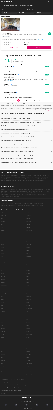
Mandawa (3, 221)
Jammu (28, 224)
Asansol (28, 262)
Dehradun (3, 354)
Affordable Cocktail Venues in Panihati (9, 175)
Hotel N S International (10, 92)
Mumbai (28, 293)
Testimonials (22, 382)
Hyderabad (28, 296)
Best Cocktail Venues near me (20, 192)
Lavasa (2, 238)
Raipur (2, 357)
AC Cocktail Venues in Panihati (39, 175)
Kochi (27, 348)
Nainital (2, 244)
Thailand (2, 256)
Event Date (31, 9)
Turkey (27, 259)
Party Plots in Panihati (26, 205)
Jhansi (27, 279)
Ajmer (2, 241)
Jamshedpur (29, 244)
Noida (27, 325)
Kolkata (2, 299)
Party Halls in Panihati (32, 203)
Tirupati (2, 233)
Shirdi (27, 285)
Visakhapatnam (4, 340)
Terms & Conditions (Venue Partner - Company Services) (11, 392)
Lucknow (28, 305)
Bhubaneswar (29, 334)
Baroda (28, 328)
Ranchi (2, 348)
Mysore (28, 264)
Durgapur (3, 230)
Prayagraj (28, 354)
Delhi (2, 296)
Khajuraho (3, 288)
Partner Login (5, 379)
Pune (27, 302)
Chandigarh (3, 314)
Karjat (27, 250)
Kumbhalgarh (3, 262)
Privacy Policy (5, 382)
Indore (2, 308)
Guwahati (3, 343)
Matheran (28, 241)
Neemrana (3, 276)
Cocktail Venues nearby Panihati (13, 182)
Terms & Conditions (21, 379)
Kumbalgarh (29, 233)
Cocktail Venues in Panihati (25, 175)
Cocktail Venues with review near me (37, 191)
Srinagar (2, 247)
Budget (22, 12)
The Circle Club (8, 66)
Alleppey (2, 273)
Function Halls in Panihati (37, 205)
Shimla (2, 366)
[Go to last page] (40, 100)
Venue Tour (15, 47)
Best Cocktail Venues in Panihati (30, 178)
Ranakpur (28, 256)
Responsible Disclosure (12, 387)
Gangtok (2, 253)
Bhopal (2, 334)
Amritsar (28, 337)
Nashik (27, 340)
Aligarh (28, 227)
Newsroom (13, 382)
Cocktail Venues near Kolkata (12, 196)
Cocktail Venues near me (24, 189)
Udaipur (28, 319)
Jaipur (2, 305)
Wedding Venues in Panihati (7, 203)
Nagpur (28, 314)
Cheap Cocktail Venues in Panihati (13, 180)
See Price (38, 47)
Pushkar (2, 259)
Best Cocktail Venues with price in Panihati (24, 177)
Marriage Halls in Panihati (20, 203)
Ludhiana (3, 328)
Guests (5, 12)
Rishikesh (3, 282)
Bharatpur (3, 264)
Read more (40, 39)
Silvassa (28, 290)
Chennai (2, 302)
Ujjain (2, 371)
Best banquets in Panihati (28, 180)
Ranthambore (4, 285)
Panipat (2, 374)
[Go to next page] (37, 100)
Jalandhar (3, 360)
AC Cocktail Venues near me (37, 189)
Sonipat (2, 290)
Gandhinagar (3, 369)
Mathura (28, 218)
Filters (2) (39, 12)
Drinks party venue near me (28, 194)
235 (34, 100)
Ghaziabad (3, 311)
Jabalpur (2, 363)
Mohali (2, 270)
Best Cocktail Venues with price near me (18, 191)
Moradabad (3, 293)
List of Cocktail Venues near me (35, 192)
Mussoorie (3, 279)
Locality (5, 9)
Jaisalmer (28, 215)
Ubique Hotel (7, 84)
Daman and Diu (29, 374)
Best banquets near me (15, 194)
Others (27, 267)
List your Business (5, 384)
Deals (13, 384)
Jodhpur (28, 345)
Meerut (2, 345)
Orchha (28, 238)
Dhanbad (28, 236)
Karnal (2, 351)
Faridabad (28, 331)
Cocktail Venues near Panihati (28, 182)
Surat (2, 325)
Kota (2, 218)
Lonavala (28, 273)
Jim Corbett (3, 215)
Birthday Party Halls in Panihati (13, 205)
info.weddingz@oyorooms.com (27, 401)
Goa (27, 311)
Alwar (2, 227)
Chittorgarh (28, 212)
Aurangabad (29, 371)
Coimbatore (29, 363)
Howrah (28, 351)
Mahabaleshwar (30, 288)
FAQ (12, 379)
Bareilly (2, 236)
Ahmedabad (29, 308)
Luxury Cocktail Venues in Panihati (13, 178)
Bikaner (28, 270)
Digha (2, 224)
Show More (50, 110)
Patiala (28, 253)
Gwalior (28, 360)
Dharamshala (29, 230)
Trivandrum (3, 267)
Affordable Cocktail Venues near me (9, 189)
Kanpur (28, 322)
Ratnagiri (28, 247)
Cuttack (28, 369)
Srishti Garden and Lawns (10, 74)
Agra (2, 322)
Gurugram (3, 331)
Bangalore (28, 299)
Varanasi (2, 337)
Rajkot (27, 357)
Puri (27, 317)
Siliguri (27, 366)
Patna (2, 317)
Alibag (2, 250)
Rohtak (2, 212)
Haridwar (28, 282)
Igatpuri (28, 276)
